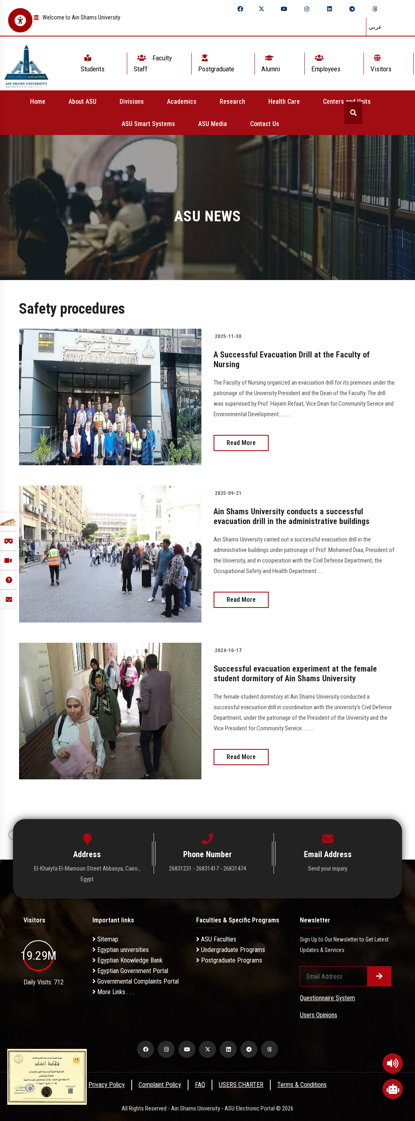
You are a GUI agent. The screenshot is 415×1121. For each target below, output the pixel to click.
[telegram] (352, 9)
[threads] (375, 9)
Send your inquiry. (328, 868)
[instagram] (307, 9)
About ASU (82, 101)
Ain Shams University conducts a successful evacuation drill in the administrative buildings (292, 516)
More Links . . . (115, 992)
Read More (241, 443)
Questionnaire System (327, 998)
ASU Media (212, 124)
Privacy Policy (106, 1085)
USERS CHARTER (241, 1085)
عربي (375, 27)
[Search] (353, 113)
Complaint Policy (160, 1085)
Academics (182, 101)
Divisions (132, 101)
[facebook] (240, 9)
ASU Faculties (217, 939)
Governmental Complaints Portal (137, 981)
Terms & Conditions (302, 1085)
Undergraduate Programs (232, 950)
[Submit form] (379, 976)
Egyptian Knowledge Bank (129, 960)
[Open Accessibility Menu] (20, 20)
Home (37, 101)
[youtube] (284, 9)
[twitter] (261, 9)
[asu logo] (26, 63)
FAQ (200, 1085)
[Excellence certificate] (47, 1076)
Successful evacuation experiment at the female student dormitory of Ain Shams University (295, 673)
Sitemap (107, 939)
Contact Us (264, 124)
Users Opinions (318, 1015)
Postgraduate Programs (230, 960)
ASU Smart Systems (148, 124)
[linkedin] (329, 9)
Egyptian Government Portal (132, 971)
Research (232, 101)
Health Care (284, 101)
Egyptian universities (122, 950)
